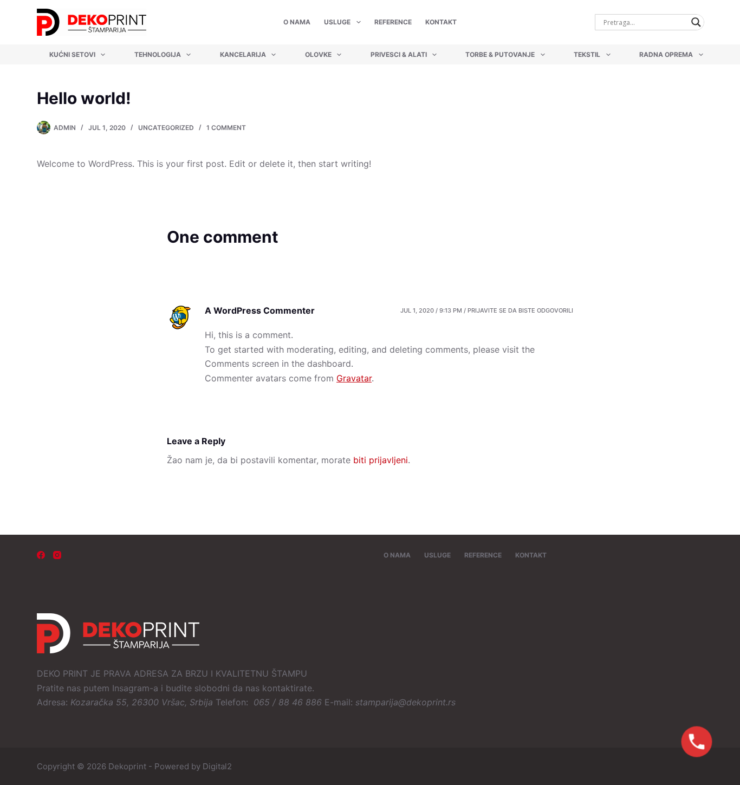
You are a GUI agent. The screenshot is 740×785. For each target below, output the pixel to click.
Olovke (318, 54)
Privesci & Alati (399, 54)
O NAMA (296, 22)
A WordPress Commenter (260, 310)
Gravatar (354, 378)
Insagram (131, 688)
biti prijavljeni (380, 460)
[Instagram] (57, 555)
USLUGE (337, 22)
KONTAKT (441, 22)
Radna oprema (666, 54)
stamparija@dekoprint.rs (405, 702)
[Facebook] (41, 555)
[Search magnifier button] (696, 22)
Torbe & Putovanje (500, 54)
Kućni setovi (72, 54)
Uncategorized (166, 128)
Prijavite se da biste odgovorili (520, 310)
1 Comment (226, 128)
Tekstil (587, 54)
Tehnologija (157, 54)
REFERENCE (393, 22)
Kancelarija (243, 54)
